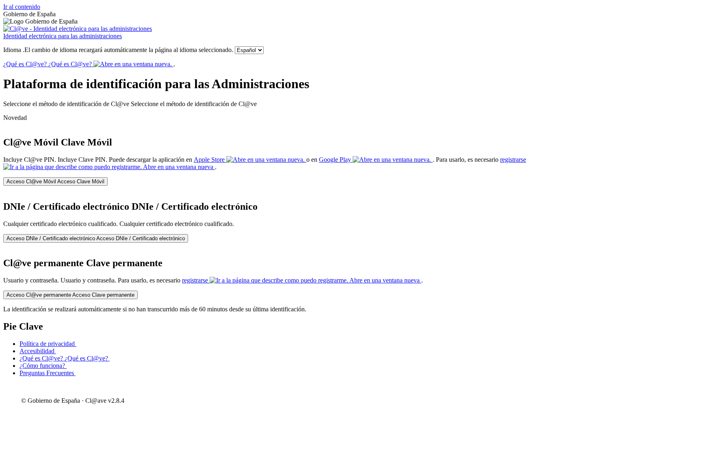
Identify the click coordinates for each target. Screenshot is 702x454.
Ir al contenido (21, 6)
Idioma (118, 49)
